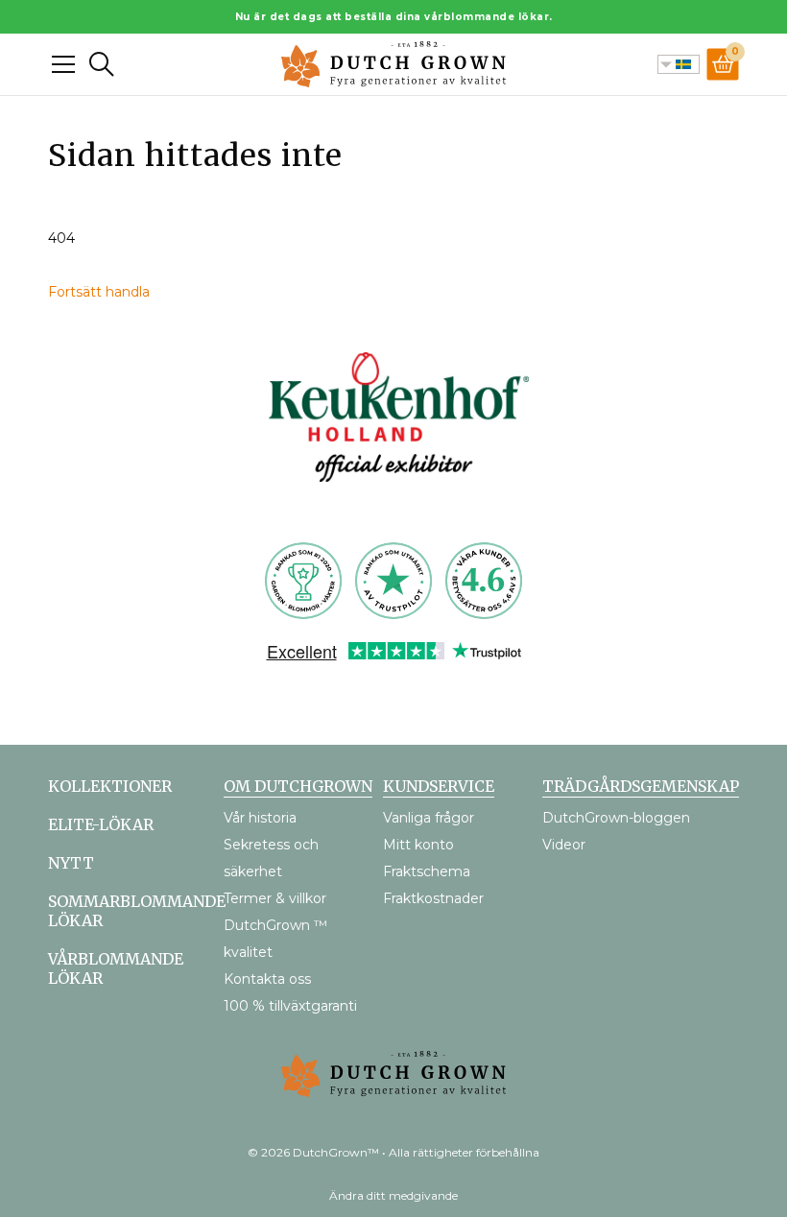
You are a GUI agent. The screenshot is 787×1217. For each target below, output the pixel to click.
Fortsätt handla (99, 291)
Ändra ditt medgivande (393, 1195)
